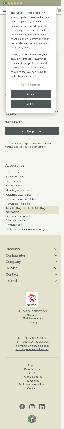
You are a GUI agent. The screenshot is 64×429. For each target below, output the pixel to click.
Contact (12, 274)
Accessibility (32, 380)
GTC (32, 373)
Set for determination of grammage (26, 229)
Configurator (15, 255)
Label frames (13, 181)
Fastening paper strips (18, 194)
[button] (5, 10)
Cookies (32, 388)
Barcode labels (14, 185)
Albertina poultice (15, 220)
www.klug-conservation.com (32, 349)
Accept (30, 94)
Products (13, 249)
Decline (30, 103)
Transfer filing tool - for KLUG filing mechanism (25, 210)
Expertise (13, 281)
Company (13, 262)
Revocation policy (32, 376)
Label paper (12, 172)
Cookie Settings (30, 84)
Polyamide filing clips (18, 203)
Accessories (14, 165)
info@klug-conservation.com (32, 345)
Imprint (32, 365)
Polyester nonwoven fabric (21, 198)
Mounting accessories (18, 190)
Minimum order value (32, 384)
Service (11, 268)
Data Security (32, 369)
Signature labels (15, 176)
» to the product (32, 131)
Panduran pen (14, 224)
